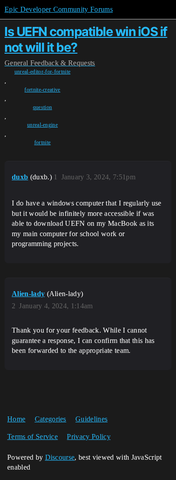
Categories (50, 419)
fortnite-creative (42, 90)
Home (16, 419)
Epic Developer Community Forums (59, 9)
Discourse (60, 457)
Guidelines (91, 419)
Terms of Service (32, 436)
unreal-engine (42, 125)
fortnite (42, 142)
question (42, 107)
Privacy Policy (88, 436)
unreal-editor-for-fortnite (42, 72)
